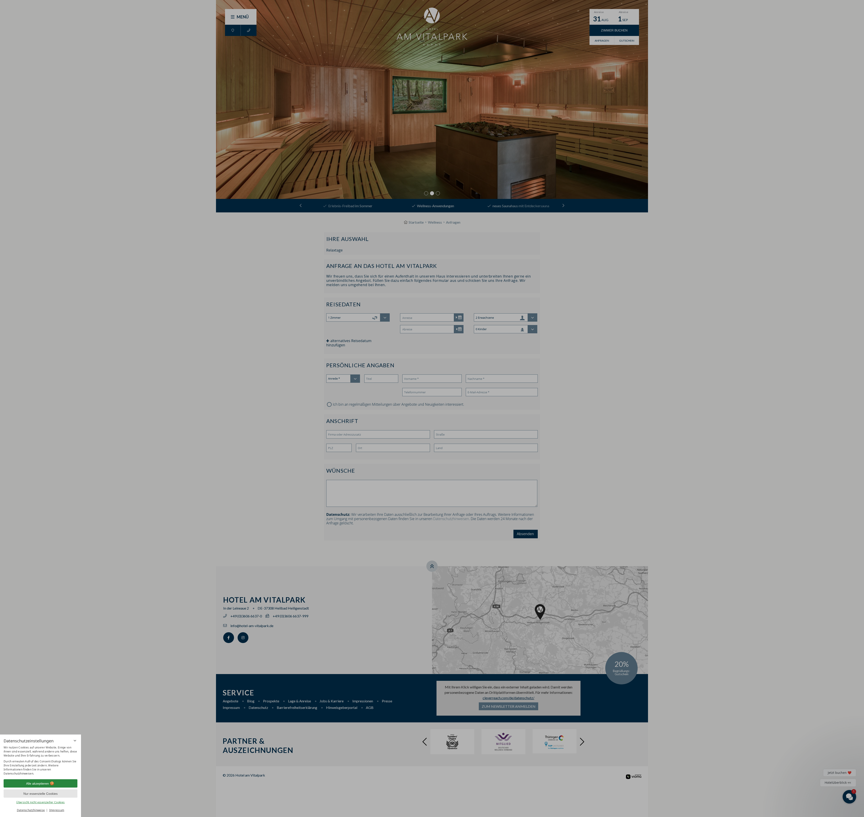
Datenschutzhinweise (31, 810)
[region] (40, 761)
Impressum (56, 810)
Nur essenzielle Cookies (40, 793)
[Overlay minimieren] (75, 741)
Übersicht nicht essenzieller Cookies (40, 802)
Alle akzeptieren (37, 783)
